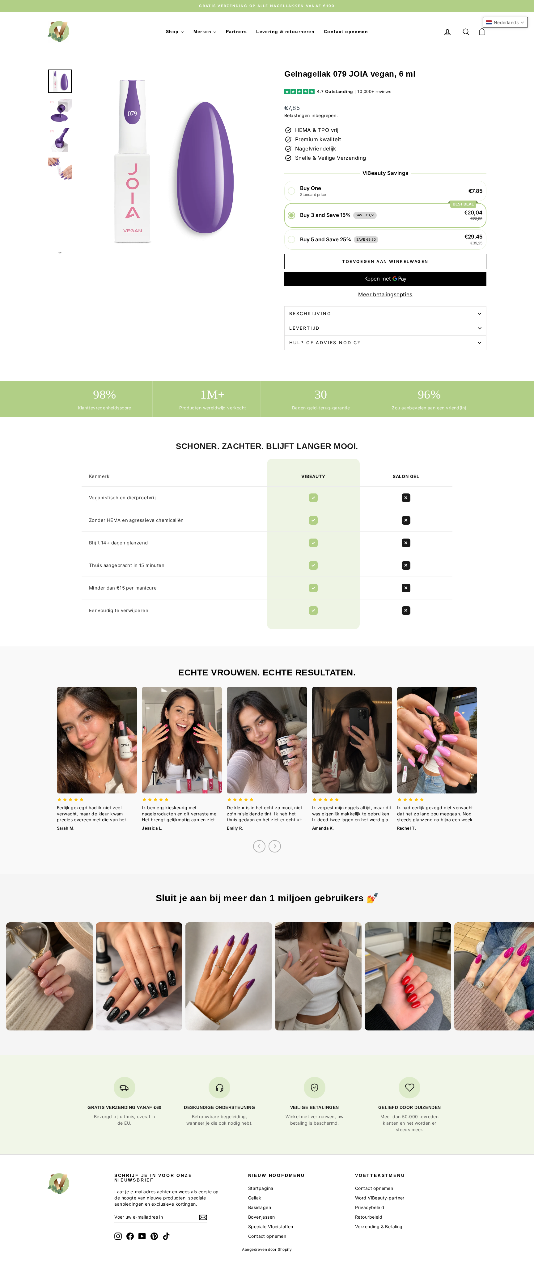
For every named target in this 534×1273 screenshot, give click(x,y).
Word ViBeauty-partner (380, 1197)
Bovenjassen (261, 1217)
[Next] (275, 846)
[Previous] (259, 846)
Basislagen (259, 1207)
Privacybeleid (369, 1207)
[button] (385, 191)
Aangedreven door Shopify (267, 1249)
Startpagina (260, 1188)
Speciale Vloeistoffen (270, 1226)
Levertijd (304, 328)
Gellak (254, 1197)
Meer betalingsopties (385, 294)
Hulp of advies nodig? (325, 342)
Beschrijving (310, 313)
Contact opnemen (267, 1236)
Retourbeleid (368, 1217)
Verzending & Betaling (379, 1226)
